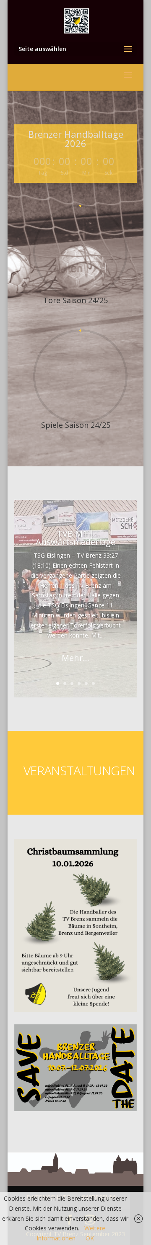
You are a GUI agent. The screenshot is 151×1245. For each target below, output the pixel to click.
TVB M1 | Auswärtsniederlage (75, 538)
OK (90, 1238)
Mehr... (75, 658)
